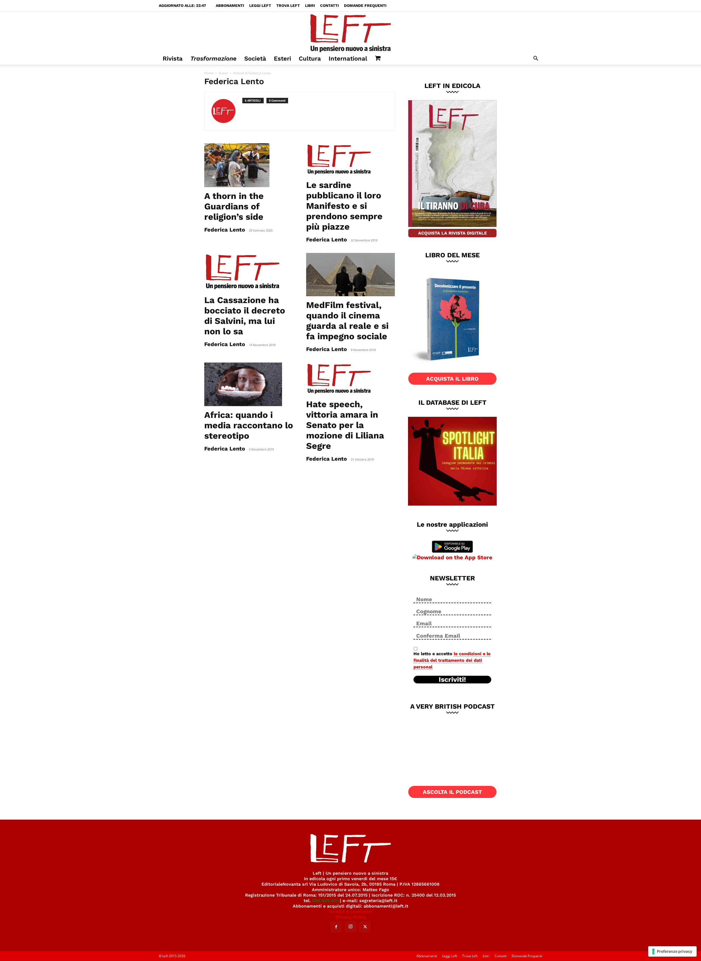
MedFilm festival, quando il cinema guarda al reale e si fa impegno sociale (347, 320)
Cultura (310, 58)
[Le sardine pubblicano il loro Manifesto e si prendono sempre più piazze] (350, 159)
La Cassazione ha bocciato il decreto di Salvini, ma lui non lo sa (244, 316)
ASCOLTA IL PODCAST (452, 792)
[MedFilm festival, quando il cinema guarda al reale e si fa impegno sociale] (350, 274)
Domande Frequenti (365, 5)
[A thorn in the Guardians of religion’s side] (248, 165)
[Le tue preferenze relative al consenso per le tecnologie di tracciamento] (672, 951)
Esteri (282, 58)
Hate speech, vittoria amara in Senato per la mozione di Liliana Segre (345, 425)
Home (209, 73)
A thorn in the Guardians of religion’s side (234, 206)
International (348, 58)
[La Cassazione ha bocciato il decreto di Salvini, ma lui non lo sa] (248, 272)
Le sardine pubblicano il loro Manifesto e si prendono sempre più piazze (344, 206)
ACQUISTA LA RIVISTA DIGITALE (452, 233)
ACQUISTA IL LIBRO (452, 378)
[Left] (350, 32)
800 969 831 (325, 900)
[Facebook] (336, 927)
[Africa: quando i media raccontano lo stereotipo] (248, 384)
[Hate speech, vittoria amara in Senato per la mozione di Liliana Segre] (350, 379)
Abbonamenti (230, 5)
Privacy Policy (350, 917)
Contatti (329, 5)
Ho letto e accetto (451, 660)
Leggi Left (260, 5)
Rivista (173, 58)
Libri (310, 5)
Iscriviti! (452, 679)
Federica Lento (224, 229)
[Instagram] (350, 926)
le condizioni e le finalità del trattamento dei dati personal (451, 660)
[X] (365, 927)
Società (255, 58)
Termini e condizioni (350, 911)
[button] (535, 59)
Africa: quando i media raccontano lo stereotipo (248, 425)
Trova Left (288, 5)
